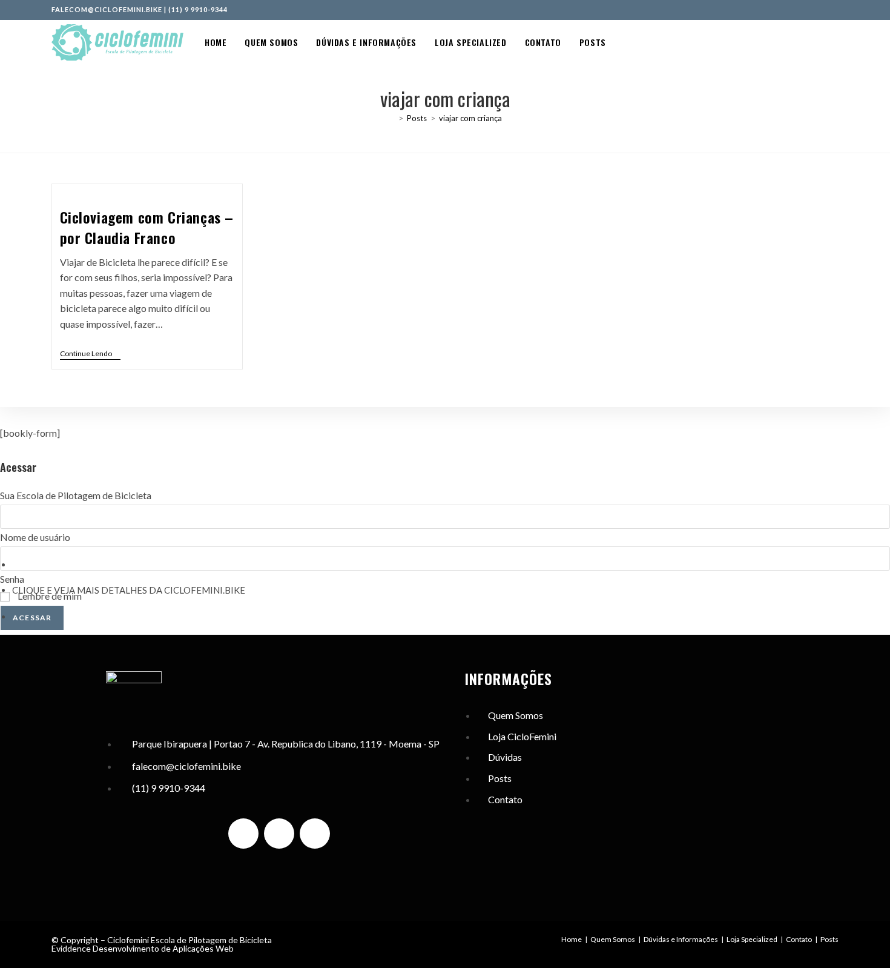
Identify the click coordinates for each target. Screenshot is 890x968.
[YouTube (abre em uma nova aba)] (834, 10)
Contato (799, 939)
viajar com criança (470, 118)
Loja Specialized (752, 939)
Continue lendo (90, 354)
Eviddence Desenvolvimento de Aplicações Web (142, 948)
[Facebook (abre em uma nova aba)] (809, 10)
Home (571, 939)
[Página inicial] (392, 118)
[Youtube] (315, 833)
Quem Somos (612, 939)
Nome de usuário (35, 537)
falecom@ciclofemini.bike (106, 9)
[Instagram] (243, 833)
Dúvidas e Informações (681, 939)
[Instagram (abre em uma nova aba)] (822, 10)
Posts (829, 939)
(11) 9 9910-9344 (198, 9)
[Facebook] (279, 833)
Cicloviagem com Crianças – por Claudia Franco (147, 227)
